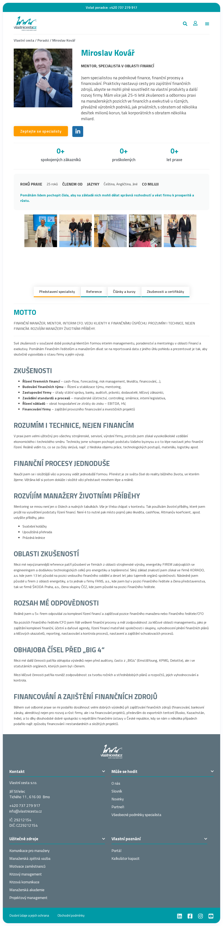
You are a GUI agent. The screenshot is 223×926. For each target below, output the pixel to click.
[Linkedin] (179, 916)
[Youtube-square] (211, 916)
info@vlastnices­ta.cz (25, 811)
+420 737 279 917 (123, 7)
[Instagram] (200, 916)
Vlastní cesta (24, 40)
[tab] (57, 292)
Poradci (43, 40)
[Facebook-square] (190, 916)
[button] (185, 23)
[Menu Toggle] (207, 24)
